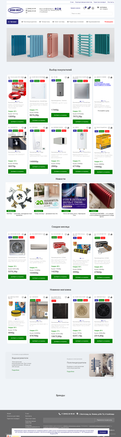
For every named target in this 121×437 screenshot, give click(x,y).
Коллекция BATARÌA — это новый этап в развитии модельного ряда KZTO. (102, 215)
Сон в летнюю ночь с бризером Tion (74, 214)
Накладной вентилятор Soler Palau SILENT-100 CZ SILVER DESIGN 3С (82, 106)
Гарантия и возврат (13, 418)
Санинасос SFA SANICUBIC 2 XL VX (38, 325)
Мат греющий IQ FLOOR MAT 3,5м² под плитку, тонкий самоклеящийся (59, 261)
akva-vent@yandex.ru (46, 9)
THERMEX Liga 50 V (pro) (59, 103)
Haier (41, 259)
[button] (15, 101)
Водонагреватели (94, 22)
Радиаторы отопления (76, 22)
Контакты (111, 2)
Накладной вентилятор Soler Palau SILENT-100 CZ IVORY (82, 325)
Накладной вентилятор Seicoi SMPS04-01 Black (101, 325)
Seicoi (106, 321)
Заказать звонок (75, 8)
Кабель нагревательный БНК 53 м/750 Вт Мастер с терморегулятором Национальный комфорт (16, 322)
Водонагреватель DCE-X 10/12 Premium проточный (81, 155)
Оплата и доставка (13, 416)
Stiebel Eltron (87, 152)
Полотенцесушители (30, 22)
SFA (19, 152)
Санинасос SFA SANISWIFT (16, 154)
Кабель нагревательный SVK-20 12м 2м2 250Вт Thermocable (16, 106)
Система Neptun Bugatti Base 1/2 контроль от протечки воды (103, 156)
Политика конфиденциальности (32, 426)
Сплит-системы (59, 22)
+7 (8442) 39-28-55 (31, 11)
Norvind (64, 152)
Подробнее (15, 373)
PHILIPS (107, 102)
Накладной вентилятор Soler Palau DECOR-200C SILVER (17, 260)
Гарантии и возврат (100, 2)
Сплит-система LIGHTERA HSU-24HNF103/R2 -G (38, 262)
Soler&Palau (43, 101)
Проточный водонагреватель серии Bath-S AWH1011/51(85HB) (102, 106)
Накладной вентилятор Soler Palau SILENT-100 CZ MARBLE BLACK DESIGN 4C (60, 326)
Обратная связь (30, 418)
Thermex (64, 100)
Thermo (20, 102)
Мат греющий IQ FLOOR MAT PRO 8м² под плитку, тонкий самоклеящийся (102, 262)
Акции (9, 413)
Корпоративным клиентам (83, 2)
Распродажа (109, 22)
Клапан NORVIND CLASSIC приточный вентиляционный (59, 156)
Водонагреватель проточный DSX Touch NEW (38, 155)
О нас (72, 2)
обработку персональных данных (71, 427)
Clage (41, 152)
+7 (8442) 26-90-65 (31, 9)
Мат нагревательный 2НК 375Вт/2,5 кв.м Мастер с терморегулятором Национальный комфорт (81, 262)
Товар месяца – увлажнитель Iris (46, 213)
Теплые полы (45, 22)
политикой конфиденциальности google (99, 427)
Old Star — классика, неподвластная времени (19, 214)
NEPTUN (107, 152)
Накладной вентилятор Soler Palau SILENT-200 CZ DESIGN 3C (39, 105)
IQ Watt (64, 257)
